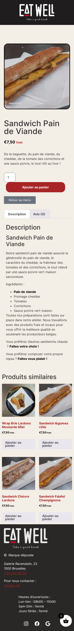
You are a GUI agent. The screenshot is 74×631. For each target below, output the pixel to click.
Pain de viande (25, 292)
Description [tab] (17, 214)
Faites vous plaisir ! (32, 359)
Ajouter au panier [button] (13, 444)
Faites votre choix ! (24, 346)
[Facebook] (37, 623)
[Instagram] (26, 623)
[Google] (48, 623)
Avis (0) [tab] (39, 214)
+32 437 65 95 (15, 573)
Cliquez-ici (12, 585)
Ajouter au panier (35, 187)
